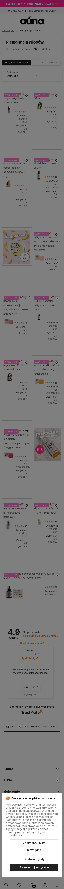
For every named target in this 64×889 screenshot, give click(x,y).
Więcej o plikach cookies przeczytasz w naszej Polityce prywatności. (27, 832)
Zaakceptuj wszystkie (34, 867)
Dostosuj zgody (34, 859)
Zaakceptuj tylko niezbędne (34, 846)
